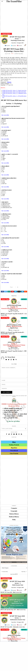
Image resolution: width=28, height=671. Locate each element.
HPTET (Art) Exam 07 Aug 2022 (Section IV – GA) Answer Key (14, 314)
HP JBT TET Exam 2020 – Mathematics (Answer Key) (13, 627)
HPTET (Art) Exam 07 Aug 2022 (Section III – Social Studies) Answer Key (12, 333)
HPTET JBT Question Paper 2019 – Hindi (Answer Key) (13, 609)
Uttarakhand (14, 450)
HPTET (12, 53)
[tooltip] (2, 291)
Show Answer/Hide (5, 115)
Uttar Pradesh (14, 453)
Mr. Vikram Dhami (20, 53)
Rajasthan (14, 448)
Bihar (14, 442)
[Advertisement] (14, 16)
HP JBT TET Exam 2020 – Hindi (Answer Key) (11, 592)
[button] (25, 428)
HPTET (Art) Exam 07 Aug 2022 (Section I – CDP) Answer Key (14, 351)
